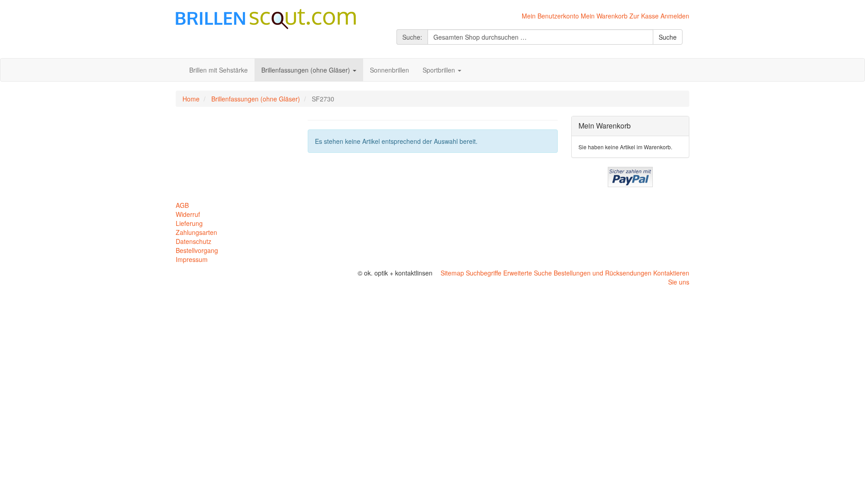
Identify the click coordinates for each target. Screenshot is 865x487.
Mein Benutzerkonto (550, 15)
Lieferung (189, 223)
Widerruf (188, 214)
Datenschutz (193, 241)
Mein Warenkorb (604, 15)
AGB (182, 205)
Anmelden (674, 15)
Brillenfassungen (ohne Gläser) (255, 98)
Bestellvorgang (197, 250)
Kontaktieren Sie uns (671, 277)
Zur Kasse (644, 15)
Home (191, 98)
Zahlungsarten (196, 232)
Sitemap (452, 272)
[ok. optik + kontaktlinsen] (266, 18)
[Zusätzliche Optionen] (630, 175)
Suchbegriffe (483, 272)
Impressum (192, 259)
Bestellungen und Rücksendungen (602, 272)
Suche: (412, 37)
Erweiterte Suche (527, 272)
